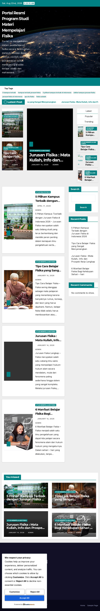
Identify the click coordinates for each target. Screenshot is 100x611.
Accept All (24, 598)
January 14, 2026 (40, 165)
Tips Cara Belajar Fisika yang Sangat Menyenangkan (89, 150)
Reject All (34, 592)
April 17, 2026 (11, 128)
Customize (14, 592)
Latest (89, 111)
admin (8, 132)
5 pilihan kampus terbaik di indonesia (57, 93)
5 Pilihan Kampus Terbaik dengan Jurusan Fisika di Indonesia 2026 (26, 499)
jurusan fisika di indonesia (12, 97)
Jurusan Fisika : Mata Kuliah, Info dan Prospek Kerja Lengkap (83, 259)
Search (75, 189)
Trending (88, 121)
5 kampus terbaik (9, 93)
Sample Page (92, 605)
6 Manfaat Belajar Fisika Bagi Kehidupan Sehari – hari (82, 271)
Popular (88, 116)
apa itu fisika (29, 97)
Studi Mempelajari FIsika (11, 148)
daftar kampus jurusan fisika (84, 93)
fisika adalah (41, 97)
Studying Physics (11, 116)
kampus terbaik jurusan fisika (29, 93)
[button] (86, 82)
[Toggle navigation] (95, 81)
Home (82, 605)
